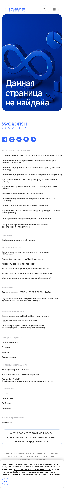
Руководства (9, 357)
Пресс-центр (9, 398)
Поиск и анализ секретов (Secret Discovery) (25, 205)
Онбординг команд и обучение (18, 240)
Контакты (7, 422)
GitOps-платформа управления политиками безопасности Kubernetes (25, 225)
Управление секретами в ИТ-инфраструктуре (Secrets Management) (31, 211)
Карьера (6, 408)
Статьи (6, 347)
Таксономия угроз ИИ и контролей (20, 374)
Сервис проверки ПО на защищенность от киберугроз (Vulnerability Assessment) (23, 326)
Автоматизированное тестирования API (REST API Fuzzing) (28, 199)
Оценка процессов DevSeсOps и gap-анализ (25, 316)
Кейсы (5, 352)
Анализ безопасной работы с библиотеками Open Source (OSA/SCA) (29, 161)
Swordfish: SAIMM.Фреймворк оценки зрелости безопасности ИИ (27, 380)
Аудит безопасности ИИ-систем (19, 320)
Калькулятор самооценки (15, 369)
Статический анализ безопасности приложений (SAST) (32, 155)
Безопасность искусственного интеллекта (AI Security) (25, 253)
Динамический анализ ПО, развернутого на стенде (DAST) (30, 180)
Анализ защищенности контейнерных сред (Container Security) (31, 168)
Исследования (10, 342)
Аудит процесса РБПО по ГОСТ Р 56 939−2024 (26, 292)
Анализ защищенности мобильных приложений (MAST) (32, 174)
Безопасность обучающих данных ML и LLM (25, 268)
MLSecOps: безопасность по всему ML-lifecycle (27, 273)
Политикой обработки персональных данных (32, 469)
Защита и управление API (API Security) (22, 193)
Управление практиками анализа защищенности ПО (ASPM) (30, 187)
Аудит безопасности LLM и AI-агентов (22, 259)
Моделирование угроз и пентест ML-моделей (26, 278)
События (6, 403)
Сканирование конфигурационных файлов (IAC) (27, 218)
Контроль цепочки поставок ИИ (18, 263)
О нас (5, 393)
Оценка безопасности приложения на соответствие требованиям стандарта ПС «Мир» (30, 299)
